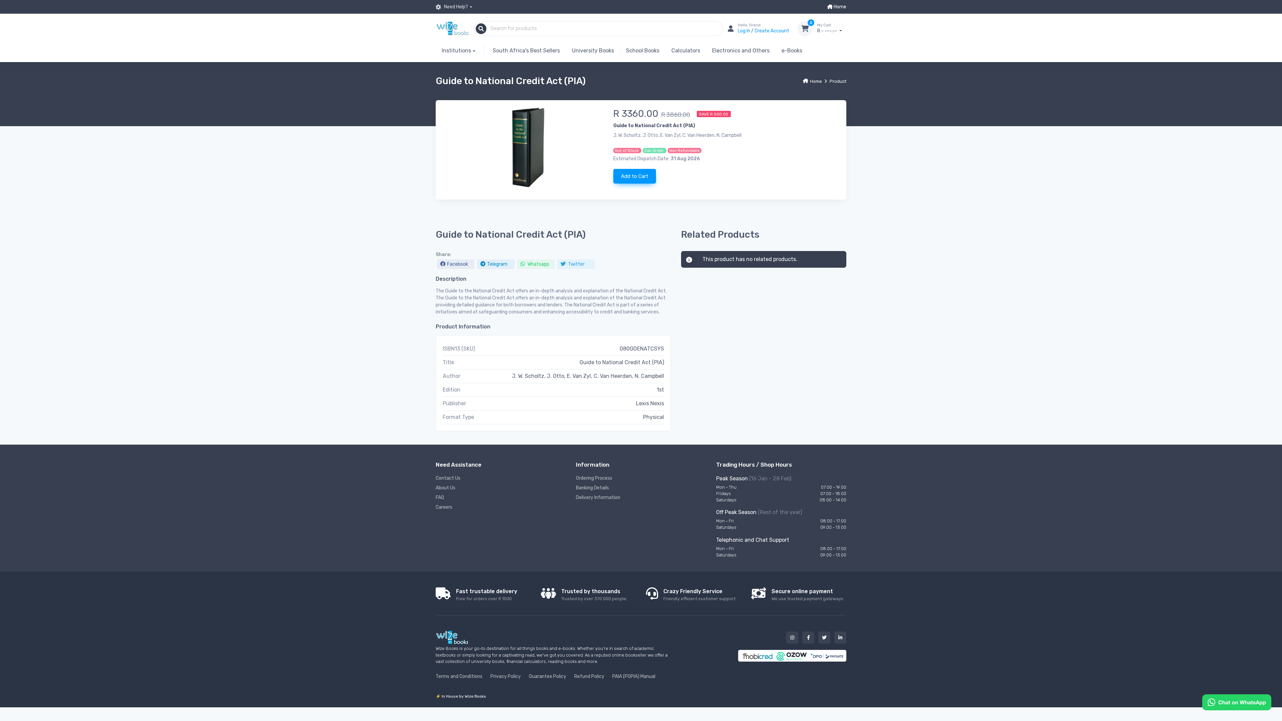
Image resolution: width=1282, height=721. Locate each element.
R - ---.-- (827, 28)
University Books (593, 50)
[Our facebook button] (808, 638)
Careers (444, 507)
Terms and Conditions (459, 676)
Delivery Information (598, 497)
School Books (642, 50)
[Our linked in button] (840, 638)
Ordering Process (594, 478)
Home (839, 7)
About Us (445, 488)
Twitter (576, 264)
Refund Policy (589, 676)
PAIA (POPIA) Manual (633, 676)
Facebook (457, 264)
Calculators (685, 50)
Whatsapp (537, 264)
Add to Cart (634, 176)
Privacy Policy (505, 676)
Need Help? (455, 7)
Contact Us (448, 478)
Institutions (456, 50)
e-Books (792, 50)
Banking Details (592, 488)
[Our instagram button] (792, 638)
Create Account (772, 31)
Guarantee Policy (547, 676)
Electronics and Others (741, 50)
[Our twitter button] (824, 638)
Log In (744, 31)
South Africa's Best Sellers (526, 50)
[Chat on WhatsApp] (1236, 702)
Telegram (497, 264)
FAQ (440, 497)
